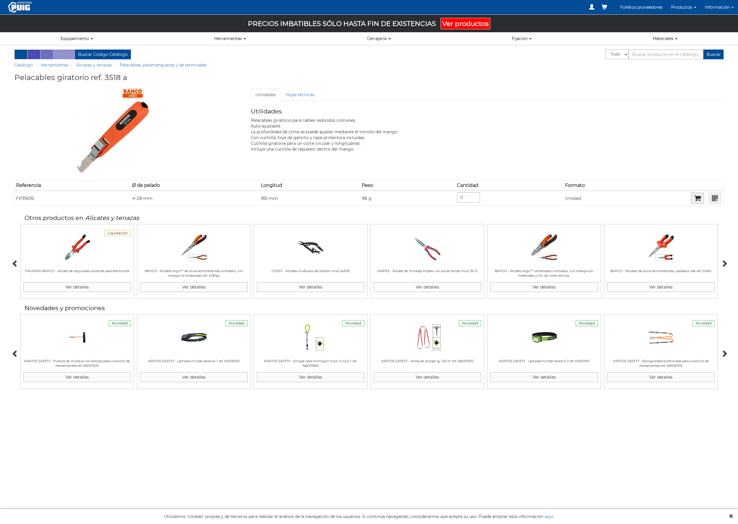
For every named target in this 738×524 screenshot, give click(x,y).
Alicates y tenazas (94, 65)
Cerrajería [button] (377, 38)
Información (718, 7)
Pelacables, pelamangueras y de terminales (163, 65)
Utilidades (265, 94)
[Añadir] (697, 198)
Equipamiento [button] (75, 38)
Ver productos (465, 24)
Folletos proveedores (641, 7)
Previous (14, 263)
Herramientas (54, 65)
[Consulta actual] (604, 7)
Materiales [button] (664, 38)
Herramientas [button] (228, 38)
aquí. (549, 516)
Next (723, 263)
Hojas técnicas (300, 94)
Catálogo (23, 65)
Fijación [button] (520, 38)
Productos (682, 7)
